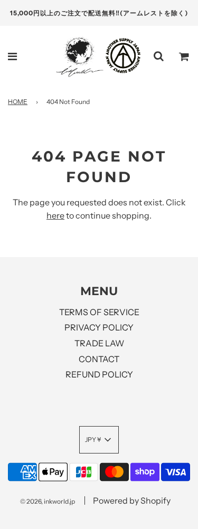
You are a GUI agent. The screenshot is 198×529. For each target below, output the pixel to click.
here (55, 215)
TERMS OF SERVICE (99, 312)
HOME (17, 102)
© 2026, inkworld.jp (47, 501)
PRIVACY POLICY (99, 327)
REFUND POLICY (99, 374)
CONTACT (99, 359)
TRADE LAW (99, 343)
